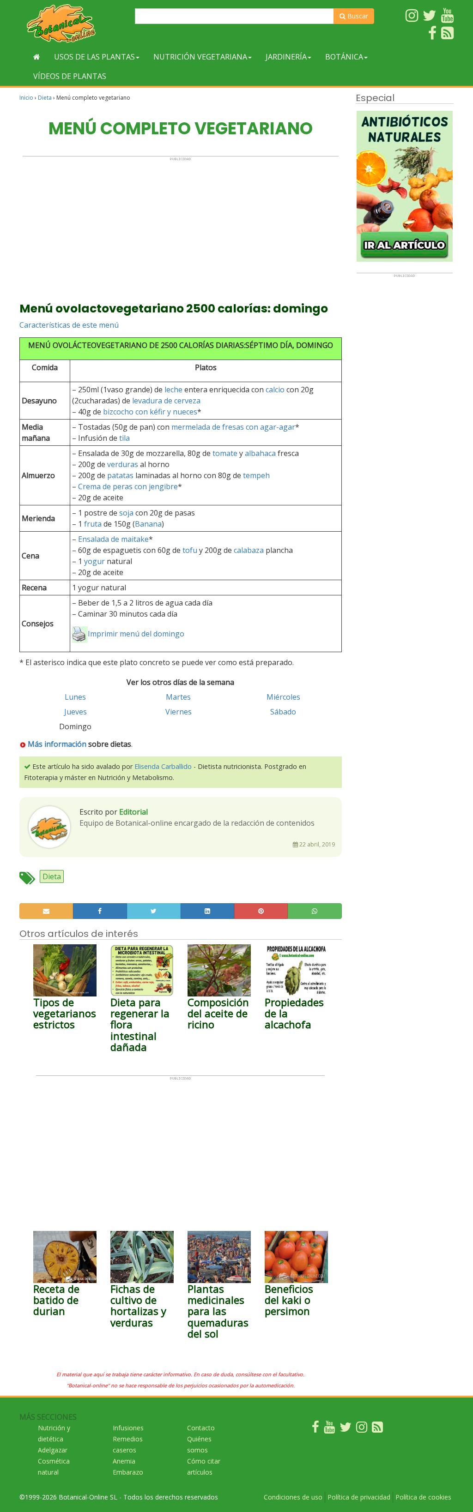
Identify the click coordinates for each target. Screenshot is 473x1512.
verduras (122, 464)
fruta (93, 524)
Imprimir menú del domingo (136, 634)
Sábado (283, 712)
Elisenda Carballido (163, 766)
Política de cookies (423, 1497)
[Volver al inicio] (36, 56)
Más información (57, 744)
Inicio (26, 98)
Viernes (178, 712)
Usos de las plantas (94, 57)
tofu (189, 550)
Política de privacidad (358, 1497)
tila (124, 438)
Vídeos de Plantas (69, 76)
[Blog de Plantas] (377, 1429)
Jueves (75, 712)
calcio (275, 389)
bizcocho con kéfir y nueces (150, 412)
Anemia (124, 1461)
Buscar (357, 16)
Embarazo (128, 1472)
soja (126, 513)
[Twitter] (346, 1429)
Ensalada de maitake (113, 539)
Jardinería (286, 57)
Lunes (75, 697)
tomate (224, 453)
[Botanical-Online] (73, 23)
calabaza (249, 550)
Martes (178, 697)
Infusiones (128, 1427)
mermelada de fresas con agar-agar (233, 427)
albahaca (260, 453)
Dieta (45, 98)
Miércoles (283, 697)
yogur (94, 561)
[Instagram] (361, 1429)
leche (173, 389)
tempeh (256, 475)
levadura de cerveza (166, 401)
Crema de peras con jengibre (128, 486)
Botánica (344, 57)
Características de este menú (69, 325)
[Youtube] (329, 1429)
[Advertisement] (181, 225)
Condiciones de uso (293, 1497)
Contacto (201, 1427)
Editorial (133, 812)
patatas (120, 475)
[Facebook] (315, 1429)
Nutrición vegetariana (200, 57)
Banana (148, 524)
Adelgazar (52, 1450)
